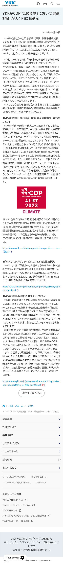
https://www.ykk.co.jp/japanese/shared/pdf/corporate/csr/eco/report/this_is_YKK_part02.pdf (31, 383)
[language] (38, 4)
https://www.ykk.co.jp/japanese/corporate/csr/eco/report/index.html (31, 288)
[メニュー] (58, 4)
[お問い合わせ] (44, 4)
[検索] (51, 4)
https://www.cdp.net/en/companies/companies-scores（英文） (31, 250)
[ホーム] (4, 406)
